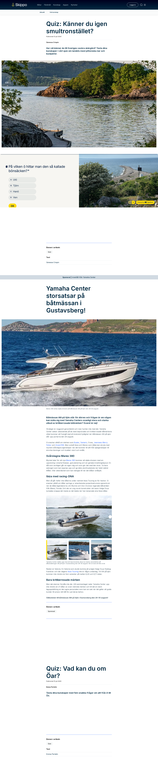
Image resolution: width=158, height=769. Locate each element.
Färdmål (47, 5)
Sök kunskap (54, 12)
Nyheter (74, 5)
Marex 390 (70, 460)
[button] (110, 516)
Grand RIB (59, 445)
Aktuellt (42, 12)
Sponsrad (51, 611)
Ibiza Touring (73, 571)
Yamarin (83, 442)
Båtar (39, 5)
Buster (76, 442)
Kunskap (56, 5)
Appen (65, 5)
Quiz (49, 252)
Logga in (133, 5)
